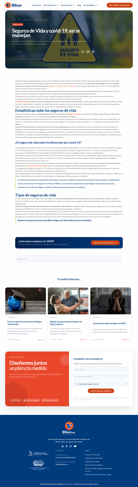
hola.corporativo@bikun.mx (65, 457)
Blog (79, 5)
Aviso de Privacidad (92, 455)
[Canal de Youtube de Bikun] (75, 446)
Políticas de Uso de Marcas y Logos (98, 474)
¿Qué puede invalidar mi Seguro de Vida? (109, 323)
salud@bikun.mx (61, 464)
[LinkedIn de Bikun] (63, 446)
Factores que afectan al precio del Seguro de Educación (24, 322)
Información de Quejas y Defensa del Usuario (98, 469)
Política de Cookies (92, 461)
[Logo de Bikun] (13, 5)
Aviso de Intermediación (94, 465)
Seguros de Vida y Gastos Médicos (62, 86)
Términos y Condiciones (94, 458)
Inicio (13, 20)
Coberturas (36, 5)
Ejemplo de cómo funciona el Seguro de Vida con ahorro (66, 322)
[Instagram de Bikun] (71, 446)
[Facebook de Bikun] (66, 446)
